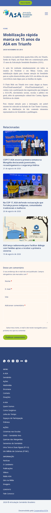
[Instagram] (13, 361)
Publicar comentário (15, 337)
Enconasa (7, 389)
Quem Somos (8, 406)
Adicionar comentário (15, 305)
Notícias (6, 460)
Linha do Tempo (9, 414)
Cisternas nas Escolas (12, 431)
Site (6, 297)
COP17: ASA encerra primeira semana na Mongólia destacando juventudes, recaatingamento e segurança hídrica (22, 162)
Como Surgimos (9, 410)
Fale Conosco (8, 493)
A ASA (5, 373)
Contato (6, 393)
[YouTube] (17, 361)
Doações (6, 397)
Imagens (6, 484)
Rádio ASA (7, 476)
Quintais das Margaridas (13, 439)
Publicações (8, 468)
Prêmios (6, 422)
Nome (8, 281)
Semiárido (7, 377)
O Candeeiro (8, 464)
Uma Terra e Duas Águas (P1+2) (16, 447)
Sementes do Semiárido (12, 443)
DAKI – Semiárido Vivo (12, 435)
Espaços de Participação (13, 418)
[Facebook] (8, 361)
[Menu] (46, 13)
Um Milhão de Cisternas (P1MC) (16, 451)
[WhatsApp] (4, 361)
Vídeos (5, 472)
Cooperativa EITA (41, 510)
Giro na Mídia (8, 480)
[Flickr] (21, 361)
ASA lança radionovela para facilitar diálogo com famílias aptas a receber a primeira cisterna (24, 248)
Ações (5, 381)
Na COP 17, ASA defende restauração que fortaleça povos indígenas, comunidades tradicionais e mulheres (23, 205)
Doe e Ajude (25, 3)
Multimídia (7, 385)
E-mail (8, 289)
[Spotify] (26, 361)
